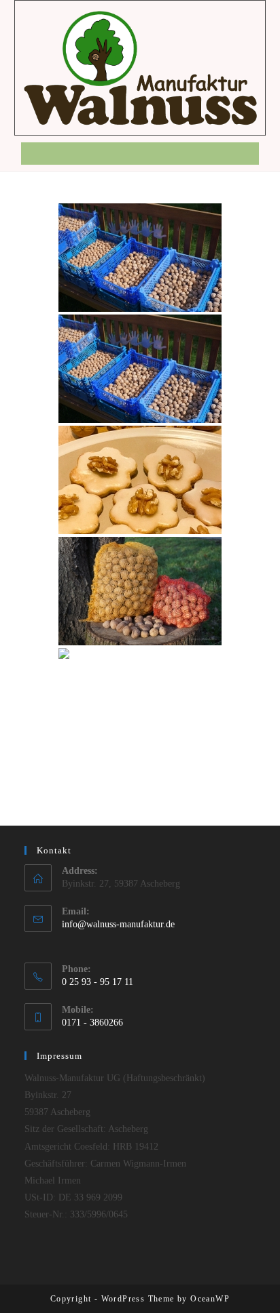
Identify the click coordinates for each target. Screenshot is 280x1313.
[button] (140, 153)
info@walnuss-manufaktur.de (118, 924)
